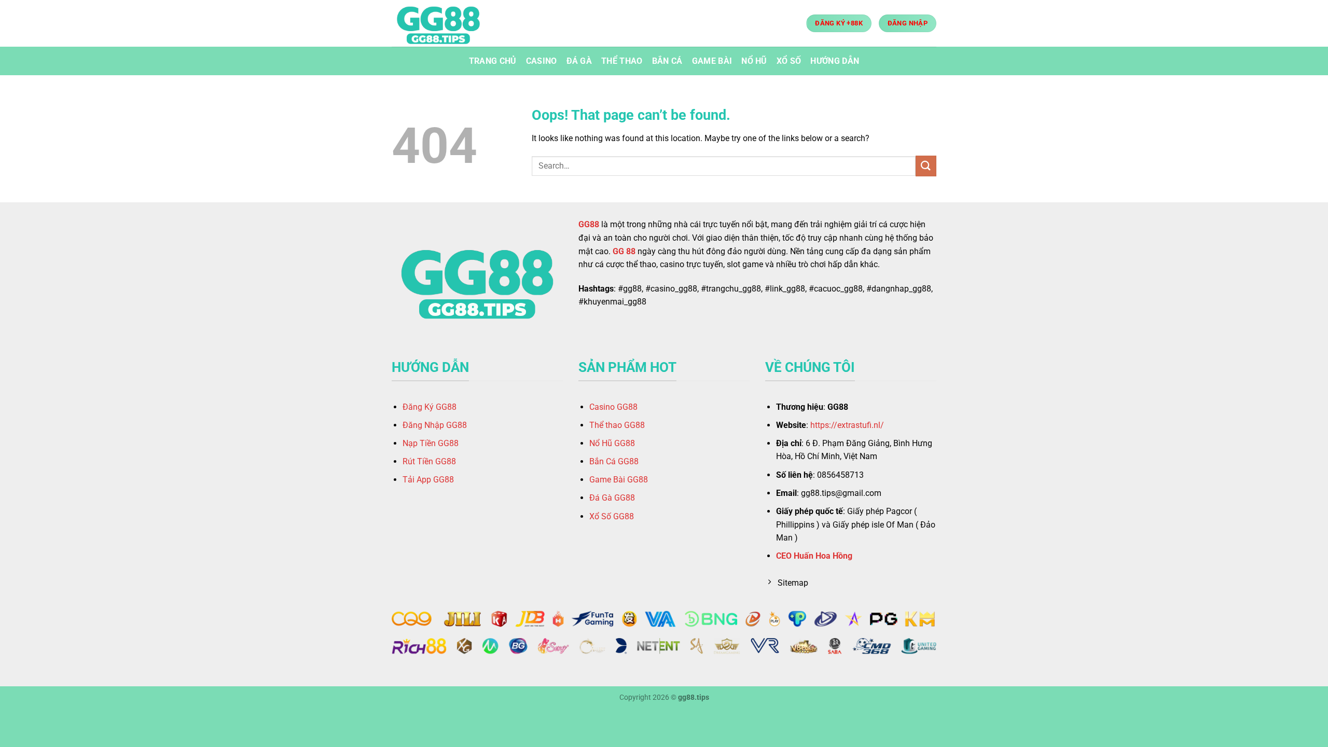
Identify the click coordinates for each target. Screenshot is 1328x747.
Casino (541, 61)
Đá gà (579, 61)
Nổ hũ (754, 61)
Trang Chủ (493, 61)
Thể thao (622, 61)
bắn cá (667, 61)
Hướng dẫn (834, 61)
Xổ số (789, 61)
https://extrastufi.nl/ (847, 425)
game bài (712, 61)
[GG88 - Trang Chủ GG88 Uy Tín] (443, 23)
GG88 (588, 224)
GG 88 (624, 251)
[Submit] (926, 166)
